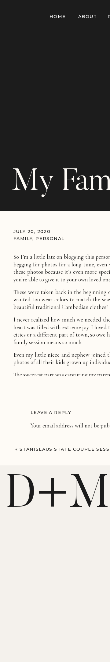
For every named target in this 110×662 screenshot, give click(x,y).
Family (22, 238)
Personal (49, 238)
